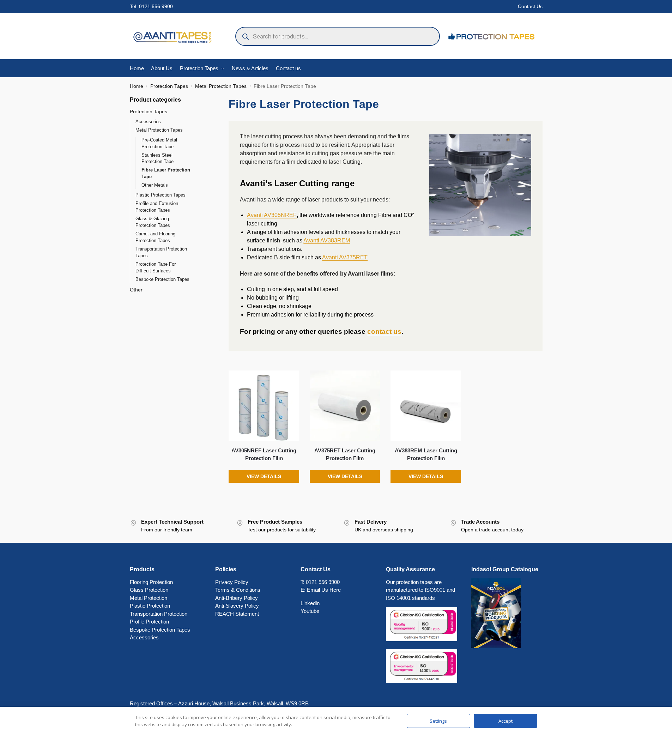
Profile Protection (149, 622)
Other (136, 290)
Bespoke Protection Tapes (162, 279)
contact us (384, 331)
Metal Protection (148, 598)
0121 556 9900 (156, 6)
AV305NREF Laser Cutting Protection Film (263, 454)
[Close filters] (202, 100)
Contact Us (530, 6)
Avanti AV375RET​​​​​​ (345, 257)
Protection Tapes (169, 86)
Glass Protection (149, 590)
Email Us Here (324, 590)
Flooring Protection (151, 582)
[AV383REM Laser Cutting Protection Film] (426, 405)
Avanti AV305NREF (272, 215)
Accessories (148, 121)
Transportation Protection (158, 614)
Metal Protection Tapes (221, 86)
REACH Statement (237, 614)
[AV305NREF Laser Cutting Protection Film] (264, 405)
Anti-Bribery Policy (236, 598)
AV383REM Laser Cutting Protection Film (426, 454)
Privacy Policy (231, 582)
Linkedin (310, 603)
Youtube (310, 611)
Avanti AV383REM (326, 240)
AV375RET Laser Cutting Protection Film (344, 454)
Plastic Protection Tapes (160, 195)
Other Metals (154, 185)
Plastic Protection (150, 606)
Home (136, 86)
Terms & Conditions (237, 590)
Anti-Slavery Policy (237, 606)
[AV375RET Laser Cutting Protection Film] (345, 405)
